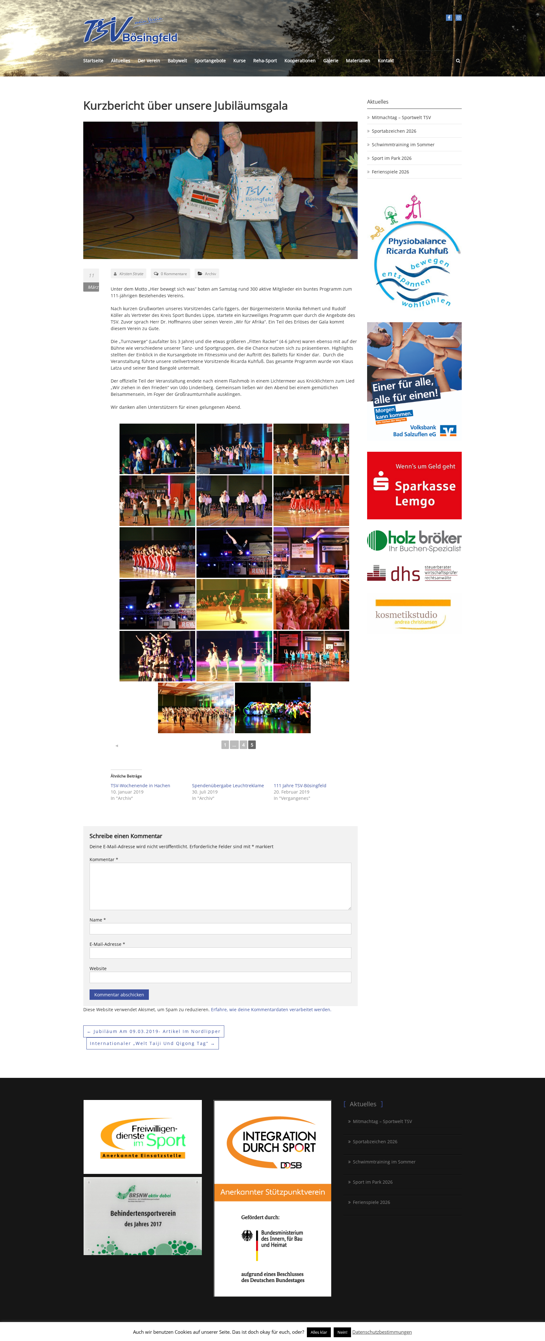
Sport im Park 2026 (392, 158)
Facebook (449, 18)
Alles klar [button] (319, 1332)
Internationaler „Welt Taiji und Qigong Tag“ (152, 1043)
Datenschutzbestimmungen (382, 1332)
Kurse (239, 60)
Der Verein (149, 60)
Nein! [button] (342, 1332)
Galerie (330, 60)
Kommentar (104, 859)
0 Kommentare (174, 273)
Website (98, 968)
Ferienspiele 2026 (390, 172)
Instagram (458, 18)
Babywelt (177, 60)
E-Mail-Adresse (107, 944)
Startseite (93, 60)
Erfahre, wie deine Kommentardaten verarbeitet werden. (271, 1009)
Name (98, 920)
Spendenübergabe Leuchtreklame (228, 785)
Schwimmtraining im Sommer (403, 145)
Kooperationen (300, 60)
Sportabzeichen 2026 (394, 131)
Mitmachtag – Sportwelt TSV (401, 117)
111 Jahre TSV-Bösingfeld (300, 785)
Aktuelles (120, 60)
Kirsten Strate (131, 273)
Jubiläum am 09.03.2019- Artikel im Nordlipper (154, 1031)
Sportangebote (210, 60)
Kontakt (386, 60)
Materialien (358, 60)
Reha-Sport (265, 60)
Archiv (210, 273)
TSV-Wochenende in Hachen (140, 785)
